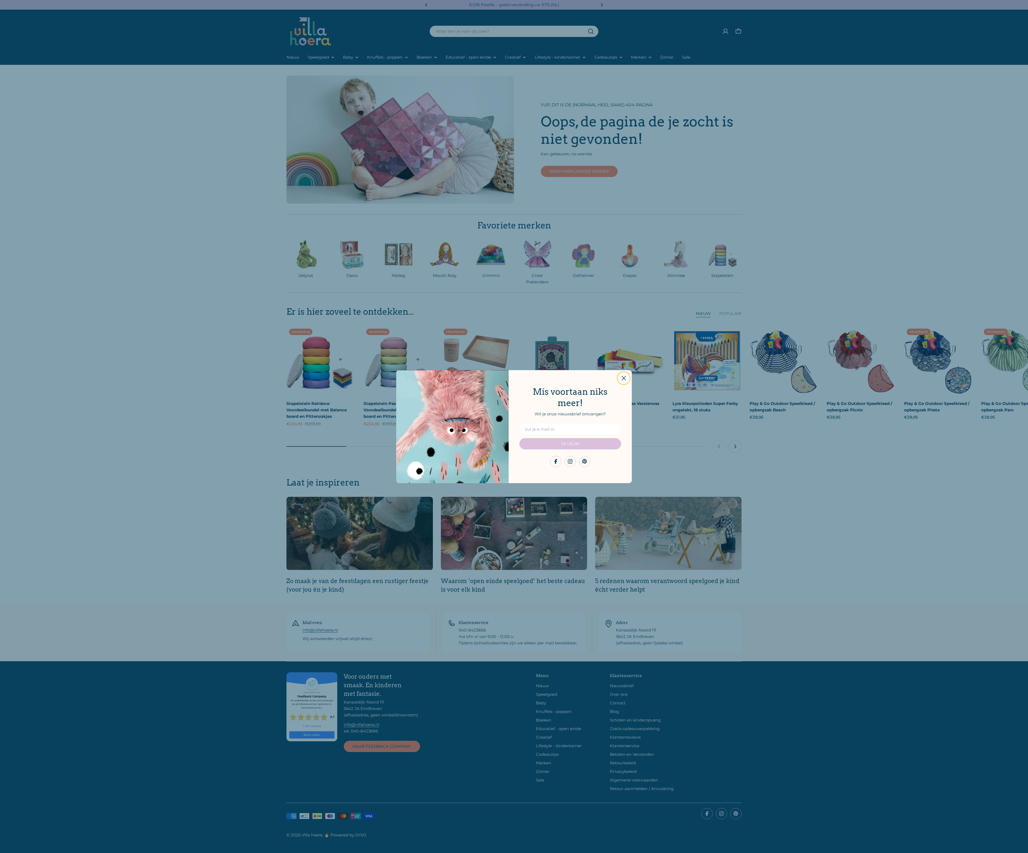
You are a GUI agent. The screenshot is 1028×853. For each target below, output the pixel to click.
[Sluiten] (623, 378)
